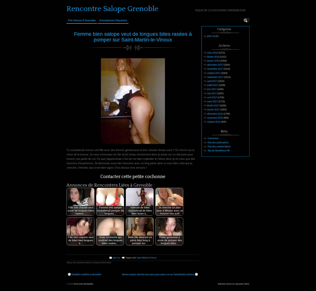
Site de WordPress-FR (219, 150)
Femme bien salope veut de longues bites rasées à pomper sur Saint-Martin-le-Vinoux (133, 37)
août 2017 (212, 81)
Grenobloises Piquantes (113, 20)
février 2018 (213, 57)
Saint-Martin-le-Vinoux (147, 258)
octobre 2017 (213, 73)
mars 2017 (212, 101)
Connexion (213, 138)
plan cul (116, 258)
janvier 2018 (213, 61)
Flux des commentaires (219, 146)
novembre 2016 (215, 118)
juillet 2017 (212, 85)
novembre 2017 (215, 69)
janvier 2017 (213, 109)
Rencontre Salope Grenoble (112, 9)
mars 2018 (212, 52)
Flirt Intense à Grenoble (82, 20)
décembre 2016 (215, 114)
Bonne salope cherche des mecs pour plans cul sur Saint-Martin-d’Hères (158, 274)
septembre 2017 (215, 77)
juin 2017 (212, 89)
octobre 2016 (213, 122)
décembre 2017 (215, 65)
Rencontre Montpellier (83, 284)
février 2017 (213, 105)
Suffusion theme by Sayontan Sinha (233, 284)
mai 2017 (212, 93)
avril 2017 (212, 97)
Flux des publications (218, 142)
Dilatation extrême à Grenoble (86, 274)
